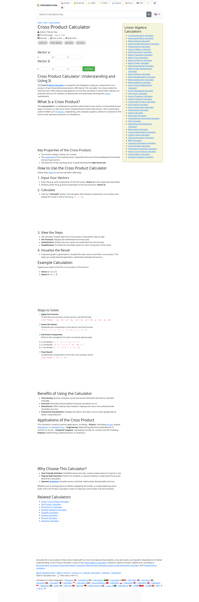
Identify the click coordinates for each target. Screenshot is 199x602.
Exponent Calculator (50, 521)
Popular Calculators (91, 573)
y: (53, 57)
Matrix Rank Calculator (138, 129)
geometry (69, 43)
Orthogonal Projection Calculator (142, 148)
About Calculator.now (45, 573)
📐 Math (92, 3)
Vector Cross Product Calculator (55, 501)
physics (61, 111)
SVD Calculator (134, 121)
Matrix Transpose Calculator (140, 55)
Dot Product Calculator (51, 504)
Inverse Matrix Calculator (139, 154)
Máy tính (68, 585)
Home (40, 22)
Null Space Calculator (137, 115)
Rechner (80, 585)
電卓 (158, 585)
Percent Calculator (49, 518)
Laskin (56, 585)
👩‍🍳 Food (128, 3)
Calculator (132, 580)
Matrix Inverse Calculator (139, 41)
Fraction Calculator (49, 515)
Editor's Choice (63, 573)
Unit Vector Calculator (137, 93)
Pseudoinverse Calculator (139, 46)
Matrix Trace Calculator (138, 57)
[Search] (148, 14)
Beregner (69, 580)
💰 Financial (79, 3)
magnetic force (57, 427)
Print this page (46, 35)
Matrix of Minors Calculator (140, 60)
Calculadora (98, 580)
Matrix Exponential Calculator (141, 66)
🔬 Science (116, 3)
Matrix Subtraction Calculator (141, 79)
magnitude (49, 157)
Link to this (57, 38)
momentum (43, 427)
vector (107, 93)
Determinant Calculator (138, 110)
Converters (116, 573)
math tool (43, 43)
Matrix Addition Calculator (139, 82)
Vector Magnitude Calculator (140, 91)
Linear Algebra (54, 22)
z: (68, 57)
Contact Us (76, 573)
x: (38, 57)
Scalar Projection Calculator (140, 99)
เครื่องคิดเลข (123, 585)
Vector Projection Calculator (140, 96)
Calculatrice (82, 583)
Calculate (89, 69)
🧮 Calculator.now (47, 5)
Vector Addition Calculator (139, 49)
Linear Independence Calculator (142, 132)
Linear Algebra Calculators (95, 562)
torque (110, 424)
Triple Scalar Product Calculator (142, 102)
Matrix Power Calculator (138, 63)
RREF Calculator (135, 140)
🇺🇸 (156, 14)
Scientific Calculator (49, 512)
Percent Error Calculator (51, 507)
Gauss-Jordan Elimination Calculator (143, 44)
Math (45, 22)
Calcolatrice (83, 580)
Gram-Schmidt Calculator (139, 146)
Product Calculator (55, 85)
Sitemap (106, 573)
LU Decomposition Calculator (141, 35)
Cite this (43, 38)
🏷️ (148, 3)
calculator (81, 43)
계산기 (40, 588)
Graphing (54, 481)
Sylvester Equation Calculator (141, 157)
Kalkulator (114, 583)
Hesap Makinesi (99, 583)
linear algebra (56, 43)
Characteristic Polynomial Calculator (144, 118)
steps (51, 172)
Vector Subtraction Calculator (141, 107)
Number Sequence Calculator (54, 510)
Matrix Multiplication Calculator (142, 77)
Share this (71, 38)
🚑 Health (65, 3)
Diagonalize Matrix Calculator (141, 38)
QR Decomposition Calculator (141, 137)
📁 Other (104, 3)
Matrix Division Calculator (139, 74)
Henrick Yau (52, 32)
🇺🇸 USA (140, 3)
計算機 (136, 585)
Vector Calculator (135, 113)
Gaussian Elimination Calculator (142, 143)
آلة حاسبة (109, 585)
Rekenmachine (94, 585)
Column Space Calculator (139, 135)
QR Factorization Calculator (140, 52)
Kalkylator (44, 585)
